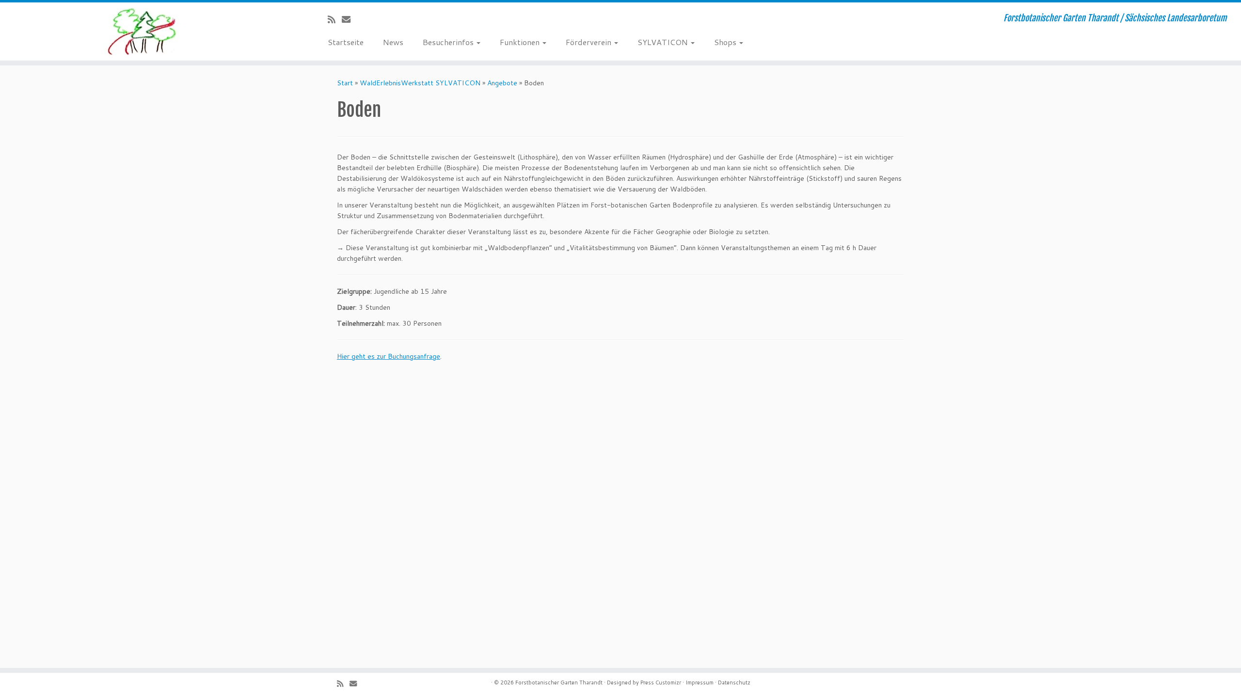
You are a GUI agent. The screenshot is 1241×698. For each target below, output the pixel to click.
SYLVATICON (663, 42)
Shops (726, 42)
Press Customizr (660, 682)
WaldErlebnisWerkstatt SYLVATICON (420, 83)
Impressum (699, 682)
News (393, 42)
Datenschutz (734, 682)
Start (345, 83)
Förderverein (589, 42)
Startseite (346, 42)
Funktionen (520, 42)
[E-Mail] (349, 19)
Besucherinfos (449, 42)
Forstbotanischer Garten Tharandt (559, 682)
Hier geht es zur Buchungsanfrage (388, 356)
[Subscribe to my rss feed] (335, 19)
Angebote (502, 83)
